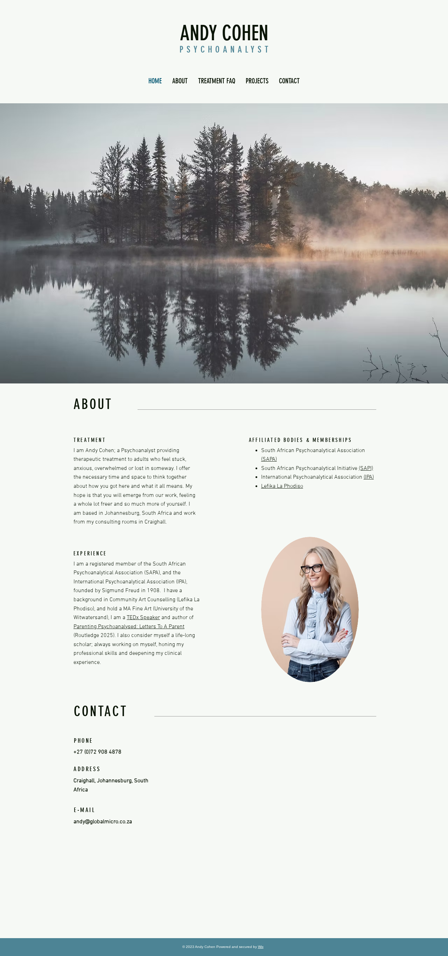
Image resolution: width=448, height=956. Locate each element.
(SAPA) (269, 459)
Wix (261, 947)
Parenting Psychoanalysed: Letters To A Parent (129, 626)
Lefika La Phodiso (282, 486)
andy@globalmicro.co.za (103, 821)
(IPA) (369, 477)
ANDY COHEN (224, 33)
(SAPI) (366, 468)
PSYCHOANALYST (226, 49)
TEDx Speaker (143, 617)
